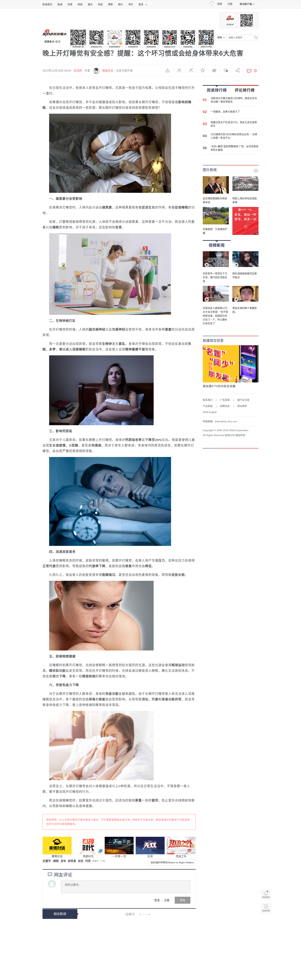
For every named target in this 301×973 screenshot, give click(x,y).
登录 (157, 900)
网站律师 (242, 406)
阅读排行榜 (217, 90)
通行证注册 (243, 399)
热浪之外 (181, 856)
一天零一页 (119, 856)
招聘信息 (225, 406)
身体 (63, 860)
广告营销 (225, 399)
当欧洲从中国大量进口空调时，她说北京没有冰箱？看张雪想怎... (234, 100)
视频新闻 (217, 245)
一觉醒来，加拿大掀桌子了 (225, 111)
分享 (237, 70)
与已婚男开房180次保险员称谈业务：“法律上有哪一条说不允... (234, 136)
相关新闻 (60, 914)
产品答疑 (208, 406)
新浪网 (78, 70)
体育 (70, 4)
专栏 (130, 4)
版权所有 (240, 435)
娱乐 (90, 4)
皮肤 (80, 860)
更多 (140, 4)
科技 (100, 4)
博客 (110, 4)
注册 (229, 4)
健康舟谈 (107, 70)
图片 (120, 4)
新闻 (59, 4)
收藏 (202, 70)
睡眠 (56, 860)
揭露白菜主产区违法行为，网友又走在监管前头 (234, 124)
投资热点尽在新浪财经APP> (60, 947)
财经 (80, 4)
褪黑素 (72, 860)
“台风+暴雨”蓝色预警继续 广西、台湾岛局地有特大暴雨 (234, 148)
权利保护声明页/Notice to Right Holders (172, 862)
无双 (150, 856)
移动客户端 (246, 4)
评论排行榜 (245, 90)
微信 (226, 70)
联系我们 (208, 399)
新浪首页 (47, 4)
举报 (167, 70)
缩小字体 (179, 70)
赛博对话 (57, 856)
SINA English (210, 412)
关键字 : (48, 860)
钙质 (88, 860)
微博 (214, 70)
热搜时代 (88, 856)
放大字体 (191, 70)
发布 (182, 900)
